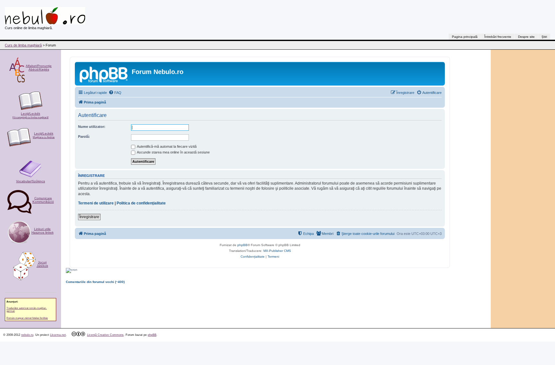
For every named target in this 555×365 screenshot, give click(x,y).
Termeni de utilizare (96, 203)
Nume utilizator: (91, 127)
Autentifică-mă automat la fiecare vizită (166, 146)
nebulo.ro (27, 334)
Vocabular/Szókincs (30, 181)
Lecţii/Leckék (30, 115)
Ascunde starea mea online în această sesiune (173, 152)
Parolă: (84, 136)
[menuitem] (115, 92)
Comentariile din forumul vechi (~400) (95, 282)
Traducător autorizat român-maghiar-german (26, 309)
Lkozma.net (58, 334)
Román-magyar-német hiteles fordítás (27, 318)
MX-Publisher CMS (277, 251)
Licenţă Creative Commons (105, 334)
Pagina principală (465, 36)
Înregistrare (89, 217)
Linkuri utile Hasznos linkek (42, 230)
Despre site (526, 36)
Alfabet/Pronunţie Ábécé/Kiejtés (39, 67)
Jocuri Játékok (42, 264)
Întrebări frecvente (497, 36)
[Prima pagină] (104, 73)
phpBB (242, 245)
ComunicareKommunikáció (43, 199)
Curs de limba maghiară (23, 45)
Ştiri (544, 36)
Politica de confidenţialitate (141, 203)
